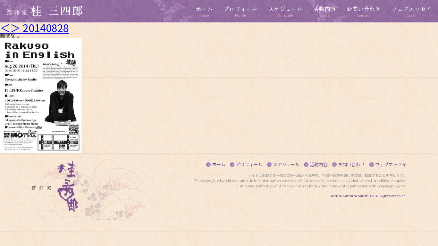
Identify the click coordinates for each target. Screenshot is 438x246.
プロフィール (249, 164)
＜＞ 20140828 (34, 27)
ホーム (218, 164)
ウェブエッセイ (391, 164)
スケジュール (286, 164)
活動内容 (319, 164)
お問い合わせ (351, 164)
